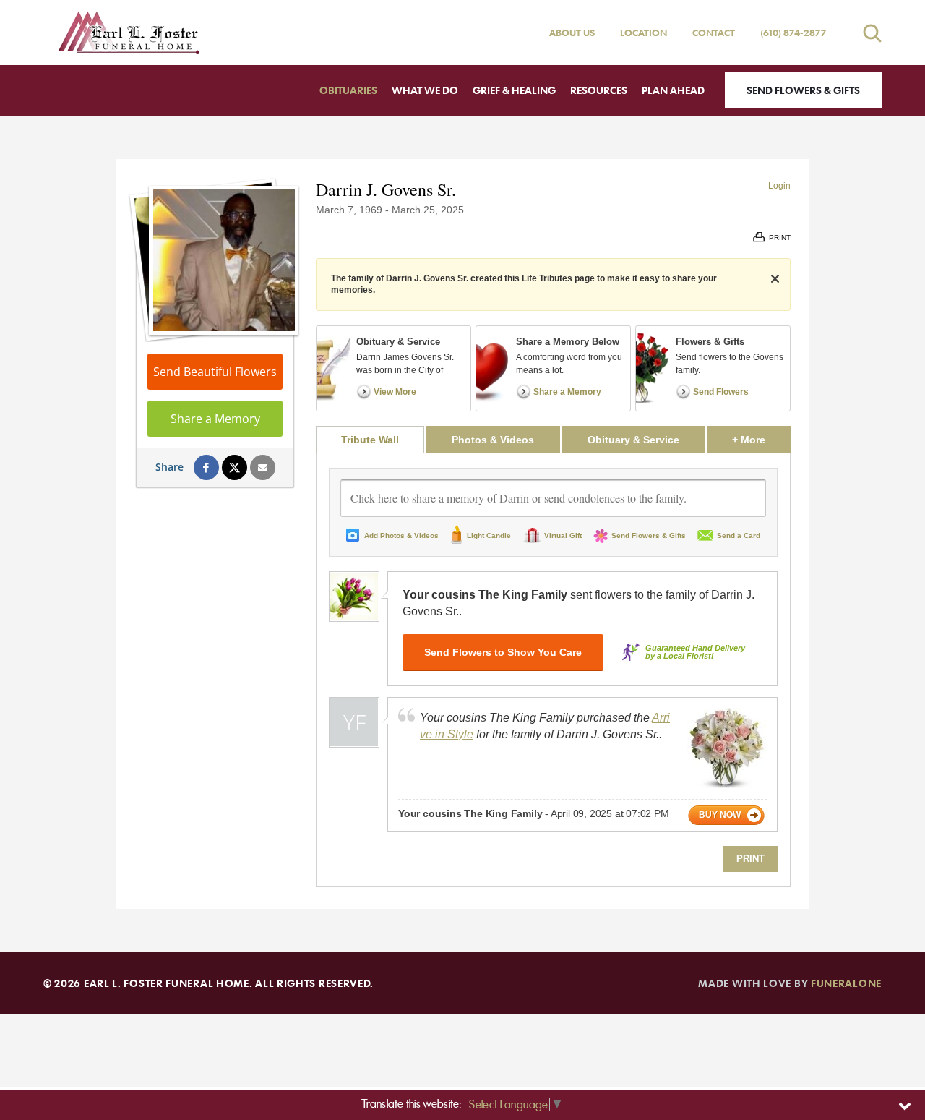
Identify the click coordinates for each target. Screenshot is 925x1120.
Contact (713, 32)
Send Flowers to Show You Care (503, 652)
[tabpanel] (553, 670)
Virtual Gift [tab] (563, 535)
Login (779, 186)
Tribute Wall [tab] (370, 439)
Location (643, 32)
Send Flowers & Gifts (803, 90)
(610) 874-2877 (793, 32)
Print (750, 858)
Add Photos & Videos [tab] (401, 535)
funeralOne (846, 983)
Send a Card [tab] (738, 535)
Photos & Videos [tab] (493, 439)
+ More (761, 439)
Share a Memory (215, 419)
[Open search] (872, 32)
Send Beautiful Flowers (215, 372)
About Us (572, 32)
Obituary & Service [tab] (633, 439)
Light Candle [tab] (489, 535)
